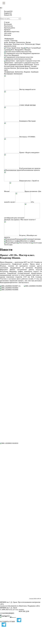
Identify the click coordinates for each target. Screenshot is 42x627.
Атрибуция (34, 72)
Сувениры (37, 239)
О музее (7, 22)
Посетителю (8, 26)
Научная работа (9, 28)
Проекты (7, 30)
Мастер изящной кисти (27, 89)
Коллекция (8, 24)
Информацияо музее (9, 39)
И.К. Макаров (25, 50)
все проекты (36, 168)
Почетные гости (18, 44)
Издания (27, 72)
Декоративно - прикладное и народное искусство (21, 62)
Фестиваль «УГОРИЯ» (27, 137)
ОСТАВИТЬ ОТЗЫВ (7, 621)
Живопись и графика (27, 241)
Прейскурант (29, 64)
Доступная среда (22, 68)
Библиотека (19, 72)
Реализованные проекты (31, 170)
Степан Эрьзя (20, 48)
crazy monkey (19, 609)
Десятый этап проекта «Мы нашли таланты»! (20, 219)
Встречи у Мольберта (26, 235)
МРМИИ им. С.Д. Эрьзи (8, 608)
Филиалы (12, 42)
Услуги (36, 64)
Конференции (9, 72)
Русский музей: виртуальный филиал (17, 66)
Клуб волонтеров (25, 168)
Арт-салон (7, 33)
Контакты (7, 35)
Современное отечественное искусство (17, 59)
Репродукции (19, 239)
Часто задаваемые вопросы (14, 64)
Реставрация (8, 74)
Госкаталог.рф (29, 44)
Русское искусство (25, 51)
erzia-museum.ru (12, 606)
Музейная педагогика (11, 31)
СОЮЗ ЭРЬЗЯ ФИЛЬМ (27, 105)
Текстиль (28, 243)
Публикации (17, 74)
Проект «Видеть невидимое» (29, 152)
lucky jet (12, 609)
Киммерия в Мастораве (27, 121)
